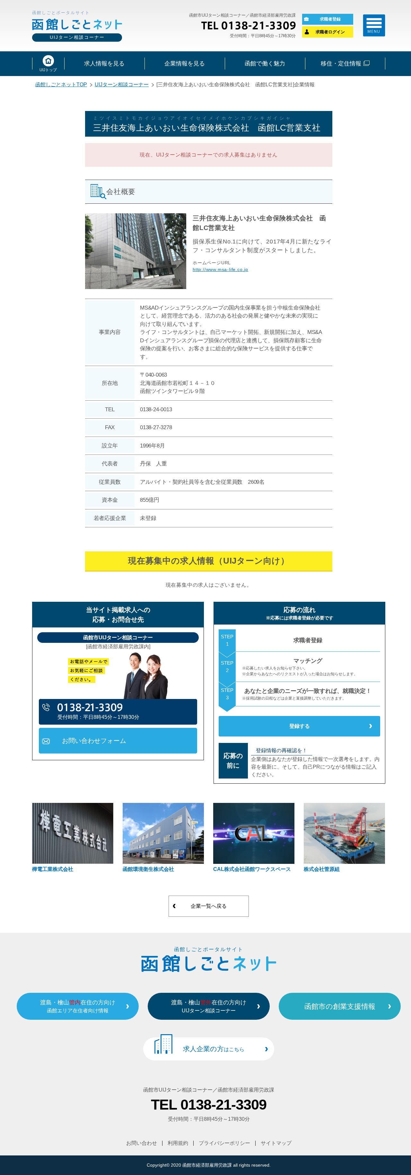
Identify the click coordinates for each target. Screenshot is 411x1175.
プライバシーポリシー (224, 1143)
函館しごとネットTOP (61, 84)
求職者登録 (330, 19)
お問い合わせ (141, 1143)
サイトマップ (276, 1143)
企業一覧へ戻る (209, 906)
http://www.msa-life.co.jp (220, 269)
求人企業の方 (213, 1048)
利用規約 (178, 1143)
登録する (299, 726)
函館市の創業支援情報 (339, 1006)
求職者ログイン (330, 32)
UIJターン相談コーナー (122, 84)
